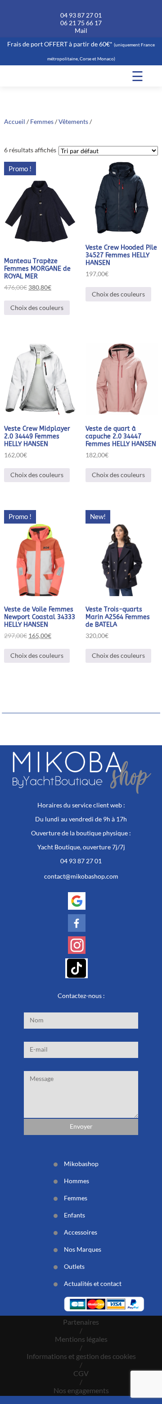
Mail (81, 30)
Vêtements (73, 121)
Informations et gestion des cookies (81, 1356)
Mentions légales (81, 1339)
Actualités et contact (93, 1283)
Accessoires (80, 1232)
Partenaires (81, 1321)
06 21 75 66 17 (81, 23)
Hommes (76, 1181)
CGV (81, 1373)
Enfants (74, 1215)
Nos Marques (82, 1249)
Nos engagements (81, 1390)
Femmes (42, 121)
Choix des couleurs (36, 307)
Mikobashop (81, 1163)
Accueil (14, 121)
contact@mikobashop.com (81, 876)
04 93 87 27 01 (81, 15)
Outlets (74, 1266)
